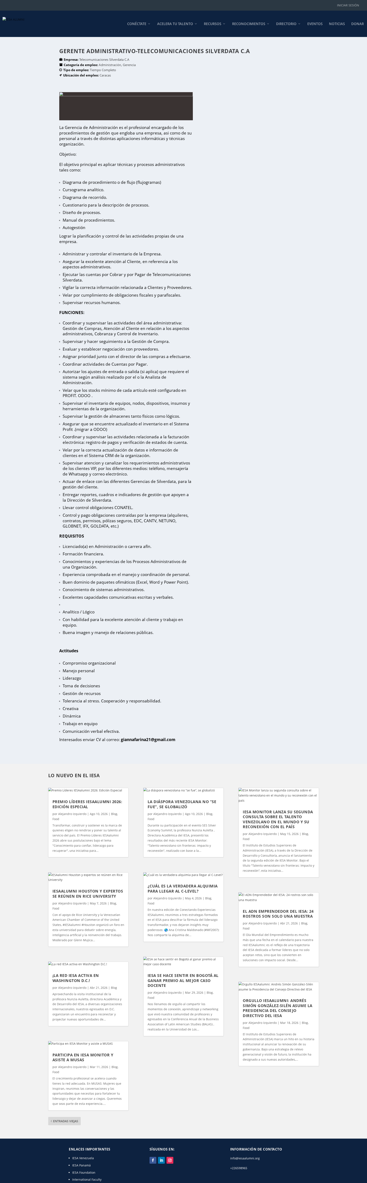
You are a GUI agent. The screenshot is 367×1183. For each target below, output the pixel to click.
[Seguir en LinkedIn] (161, 1160)
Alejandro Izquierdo (72, 814)
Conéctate (136, 24)
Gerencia (129, 65)
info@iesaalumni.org (245, 1158)
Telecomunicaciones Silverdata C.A (104, 59)
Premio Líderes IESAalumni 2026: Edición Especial (87, 804)
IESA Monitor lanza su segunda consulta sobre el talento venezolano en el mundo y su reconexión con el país (278, 819)
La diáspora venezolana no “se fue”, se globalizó (182, 804)
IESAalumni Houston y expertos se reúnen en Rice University (87, 894)
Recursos (212, 24)
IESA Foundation (83, 1172)
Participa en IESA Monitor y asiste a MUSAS (82, 1057)
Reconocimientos (248, 24)
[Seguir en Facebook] (153, 1160)
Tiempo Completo (103, 70)
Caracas (105, 75)
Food (55, 819)
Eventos (315, 24)
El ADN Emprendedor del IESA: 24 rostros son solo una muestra (278, 914)
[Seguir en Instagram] (170, 1160)
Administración (110, 65)
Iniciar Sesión (348, 5)
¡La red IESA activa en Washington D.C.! (75, 978)
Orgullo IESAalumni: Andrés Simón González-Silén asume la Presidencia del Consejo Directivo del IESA (277, 1008)
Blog (114, 814)
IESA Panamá (81, 1165)
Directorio (286, 24)
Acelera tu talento (175, 24)
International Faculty (87, 1179)
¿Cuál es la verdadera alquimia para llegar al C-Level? (183, 888)
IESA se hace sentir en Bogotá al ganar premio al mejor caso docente (183, 980)
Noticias (337, 24)
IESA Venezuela (83, 1158)
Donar (357, 24)
